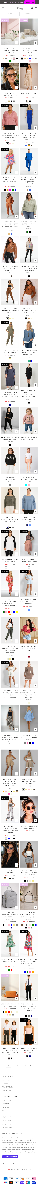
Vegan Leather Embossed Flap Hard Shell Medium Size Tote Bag (29, 916)
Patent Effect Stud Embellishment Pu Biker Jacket (10, 268)
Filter (10, 14)
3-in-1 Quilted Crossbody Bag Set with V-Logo (29, 51)
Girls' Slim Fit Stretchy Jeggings (29, 478)
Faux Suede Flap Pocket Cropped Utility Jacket (29, 310)
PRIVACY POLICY (7, 1087)
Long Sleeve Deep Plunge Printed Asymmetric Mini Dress (10, 181)
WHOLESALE (6, 1104)
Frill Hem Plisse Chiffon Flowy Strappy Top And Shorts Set (10, 782)
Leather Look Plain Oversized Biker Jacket (29, 224)
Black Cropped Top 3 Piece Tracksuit (10, 438)
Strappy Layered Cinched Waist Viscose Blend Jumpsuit (29, 137)
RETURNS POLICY (7, 1128)
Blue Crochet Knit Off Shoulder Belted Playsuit (29, 602)
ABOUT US (5, 1080)
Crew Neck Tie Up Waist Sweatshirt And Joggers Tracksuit (28, 181)
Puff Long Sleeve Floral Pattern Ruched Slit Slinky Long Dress (10, 603)
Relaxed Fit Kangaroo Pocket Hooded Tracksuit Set (10, 225)
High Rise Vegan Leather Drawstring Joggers (10, 310)
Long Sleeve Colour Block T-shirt (10, 561)
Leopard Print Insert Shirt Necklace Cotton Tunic (29, 353)
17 (26, 1065)
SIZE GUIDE (6, 1107)
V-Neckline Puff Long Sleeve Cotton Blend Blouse (10, 136)
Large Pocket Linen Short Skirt (29, 1049)
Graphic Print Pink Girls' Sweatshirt (29, 438)
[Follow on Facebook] (3, 1164)
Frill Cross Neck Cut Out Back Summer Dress (10, 962)
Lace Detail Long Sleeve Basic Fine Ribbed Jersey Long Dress (10, 396)
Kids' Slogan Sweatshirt (10, 478)
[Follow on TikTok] (14, 1164)
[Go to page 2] (30, 1065)
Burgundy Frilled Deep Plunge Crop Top (29, 649)
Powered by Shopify (27, 1174)
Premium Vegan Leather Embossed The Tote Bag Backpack (10, 916)
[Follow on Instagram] (8, 1164)
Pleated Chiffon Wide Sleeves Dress (28, 736)
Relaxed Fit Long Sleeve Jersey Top (28, 518)
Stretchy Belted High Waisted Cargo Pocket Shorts (29, 873)
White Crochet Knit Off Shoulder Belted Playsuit (10, 693)
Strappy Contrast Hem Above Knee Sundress (29, 781)
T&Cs (3, 1111)
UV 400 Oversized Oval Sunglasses (10, 94)
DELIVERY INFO (7, 1124)
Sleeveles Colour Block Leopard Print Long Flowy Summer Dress (10, 738)
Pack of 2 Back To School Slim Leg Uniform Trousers (10, 1050)
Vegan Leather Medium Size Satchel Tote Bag (10, 50)
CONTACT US (6, 1100)
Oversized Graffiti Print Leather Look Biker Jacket (29, 268)
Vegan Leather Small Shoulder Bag (10, 1005)
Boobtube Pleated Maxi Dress (29, 94)
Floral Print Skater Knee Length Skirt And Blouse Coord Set (28, 963)
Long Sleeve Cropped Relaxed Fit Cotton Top (10, 519)
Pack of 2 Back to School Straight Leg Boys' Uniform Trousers (29, 1007)
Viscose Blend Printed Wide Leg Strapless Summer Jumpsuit (10, 829)
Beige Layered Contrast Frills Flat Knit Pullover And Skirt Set (29, 694)
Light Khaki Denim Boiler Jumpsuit (10, 352)
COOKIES (5, 1084)
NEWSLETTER (6, 1090)
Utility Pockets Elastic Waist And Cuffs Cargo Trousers (10, 650)
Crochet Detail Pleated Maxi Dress (29, 561)
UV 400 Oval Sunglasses (10, 872)
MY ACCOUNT (6, 1121)
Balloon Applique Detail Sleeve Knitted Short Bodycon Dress (28, 394)
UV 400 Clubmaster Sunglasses (29, 827)
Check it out (29, 2)
